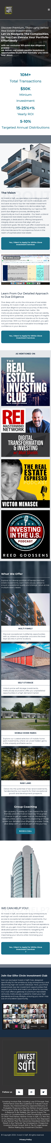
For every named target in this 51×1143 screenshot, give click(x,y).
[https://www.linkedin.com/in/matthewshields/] (19, 1092)
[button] (49, 9)
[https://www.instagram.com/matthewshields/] (31, 1092)
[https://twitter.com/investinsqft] (43, 1092)
